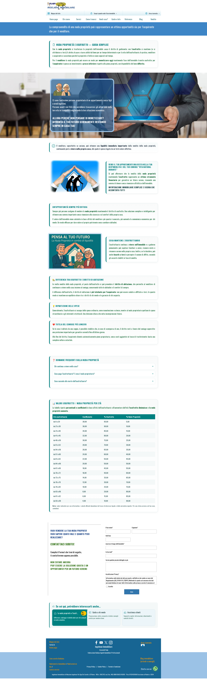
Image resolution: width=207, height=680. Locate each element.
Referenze (128, 19)
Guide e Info (116, 19)
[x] (106, 642)
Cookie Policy (102, 666)
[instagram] (111, 642)
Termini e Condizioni (114, 666)
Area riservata (146, 642)
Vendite (153, 19)
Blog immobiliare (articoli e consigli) (147, 660)
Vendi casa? (103, 19)
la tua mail (109, 552)
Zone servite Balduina (56, 658)
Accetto (110, 586)
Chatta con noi (146, 669)
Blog (141, 19)
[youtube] (101, 642)
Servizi (78, 19)
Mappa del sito (54, 642)
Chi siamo (66, 19)
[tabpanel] (103, 29)
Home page (54, 19)
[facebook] (96, 642)
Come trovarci (91, 19)
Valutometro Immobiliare (57, 664)
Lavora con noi (54, 669)
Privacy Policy (91, 666)
